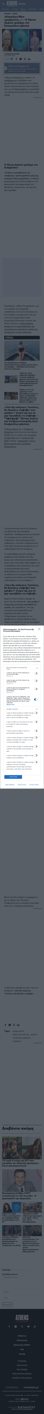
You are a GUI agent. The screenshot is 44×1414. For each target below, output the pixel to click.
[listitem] (22, 668)
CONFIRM (13, 777)
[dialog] (22, 707)
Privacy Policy (34, 784)
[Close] (40, 630)
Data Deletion (10, 784)
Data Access (22, 784)
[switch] (35, 673)
